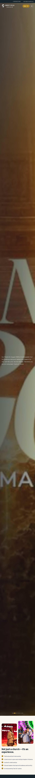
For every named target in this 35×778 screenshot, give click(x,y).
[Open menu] (31, 6)
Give (25, 6)
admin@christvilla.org (28, 1)
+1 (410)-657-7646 (17, 1)
